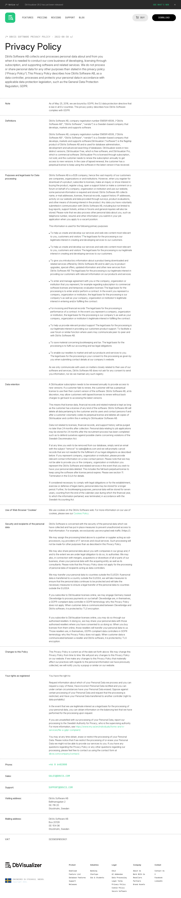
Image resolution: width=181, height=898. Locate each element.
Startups (94, 874)
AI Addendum (117, 874)
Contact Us (159, 871)
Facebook (158, 878)
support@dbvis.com (61, 787)
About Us (137, 871)
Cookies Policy (81, 513)
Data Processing (119, 878)
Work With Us (139, 874)
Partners (137, 881)
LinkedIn (158, 881)
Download (73, 871)
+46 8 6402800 (58, 764)
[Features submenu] (28, 20)
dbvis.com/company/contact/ (64, 753)
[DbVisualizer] (30, 865)
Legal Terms (117, 881)
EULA (114, 871)
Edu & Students (97, 878)
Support (72, 881)
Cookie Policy (118, 888)
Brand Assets (139, 884)
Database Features (77, 878)
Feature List (75, 874)
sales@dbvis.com (59, 775)
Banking (93, 871)
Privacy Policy (119, 884)
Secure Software (119, 891)
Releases (73, 884)
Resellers (137, 878)
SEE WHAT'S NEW (161, 5)
